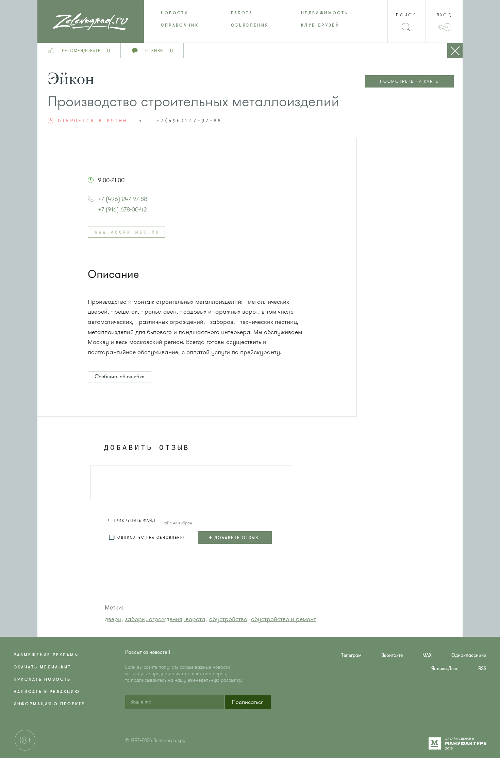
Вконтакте (392, 655)
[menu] (250, 19)
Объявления (250, 25)
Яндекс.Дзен (445, 668)
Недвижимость (324, 13)
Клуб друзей (320, 25)
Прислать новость (42, 679)
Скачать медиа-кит (42, 667)
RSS (482, 668)
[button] (132, 519)
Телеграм (351, 655)
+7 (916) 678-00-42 (122, 209)
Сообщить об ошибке (120, 376)
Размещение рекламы (46, 655)
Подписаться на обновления (150, 537)
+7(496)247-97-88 (189, 121)
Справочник (180, 25)
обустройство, (229, 619)
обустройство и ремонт (283, 619)
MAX (427, 655)
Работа (242, 13)
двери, (114, 619)
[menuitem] (179, 13)
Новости (175, 13)
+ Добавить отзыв (234, 537)
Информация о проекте (49, 704)
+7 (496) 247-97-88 (122, 199)
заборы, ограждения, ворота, (166, 619)
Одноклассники (468, 655)
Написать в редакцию (47, 691)
